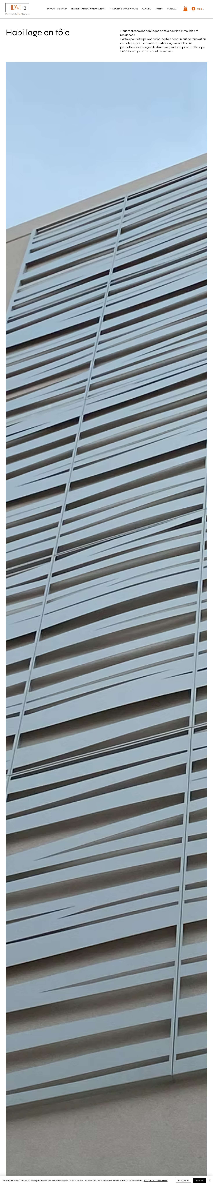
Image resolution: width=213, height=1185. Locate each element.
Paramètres (183, 1180)
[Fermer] (209, 1180)
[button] (57, 8)
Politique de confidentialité (156, 1180)
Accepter (199, 1180)
